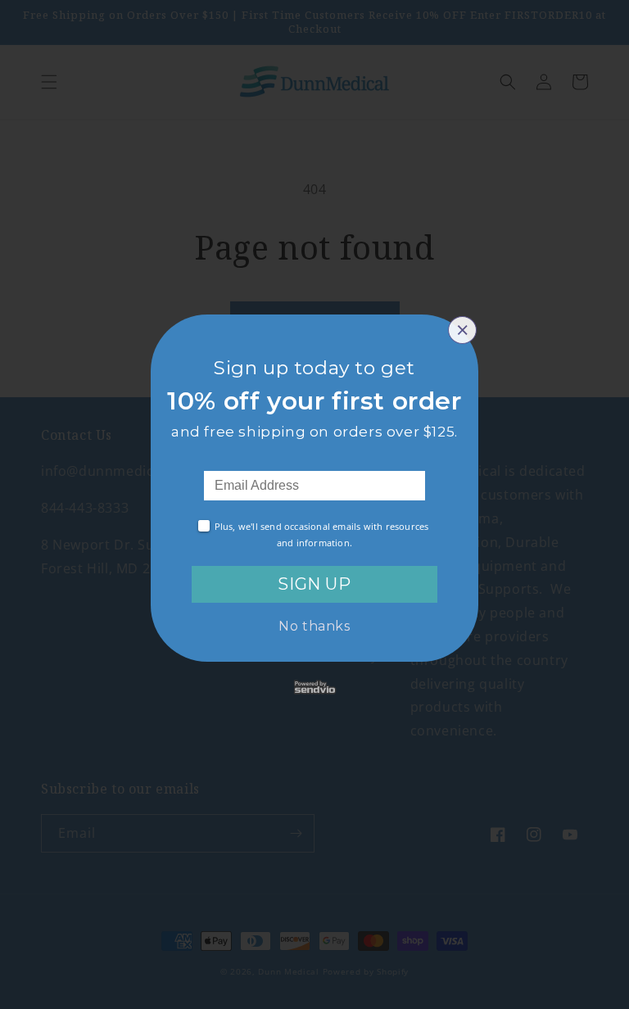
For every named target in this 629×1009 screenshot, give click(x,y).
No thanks (314, 626)
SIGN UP (314, 584)
